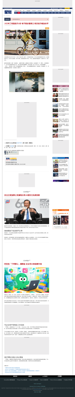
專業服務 (34, 10)
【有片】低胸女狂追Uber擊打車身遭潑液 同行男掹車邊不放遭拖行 (64, 110)
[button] (71, 11)
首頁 (15, 12)
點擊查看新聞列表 (16, 19)
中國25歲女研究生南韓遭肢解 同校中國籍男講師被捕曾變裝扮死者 (64, 135)
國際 (22, 12)
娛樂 (41, 12)
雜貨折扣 (68, 12)
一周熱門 (60, 86)
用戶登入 (67, 8)
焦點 (25, 12)
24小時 (55, 86)
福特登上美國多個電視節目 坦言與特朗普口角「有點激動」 (64, 90)
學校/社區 (56, 10)
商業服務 (39, 10)
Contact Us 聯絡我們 (33, 379)
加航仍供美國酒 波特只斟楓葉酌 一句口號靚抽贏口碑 (64, 125)
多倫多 (61, 8)
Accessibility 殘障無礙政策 (9, 379)
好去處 (45, 12)
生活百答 (33, 12)
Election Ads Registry (37, 383)
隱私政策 (25, 379)
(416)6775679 (19, 143)
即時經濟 (8, 15)
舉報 (47, 28)
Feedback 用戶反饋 (68, 379)
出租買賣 (45, 10)
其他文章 (7, 19)
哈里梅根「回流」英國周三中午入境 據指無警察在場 (64, 100)
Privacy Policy (20, 379)
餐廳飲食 (61, 10)
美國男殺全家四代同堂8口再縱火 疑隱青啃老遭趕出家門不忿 (64, 130)
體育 (49, 12)
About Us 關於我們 (44, 379)
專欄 (59, 12)
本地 (29, 12)
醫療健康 (67, 10)
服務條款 (60, 379)
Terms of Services (54, 379)
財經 (52, 12)
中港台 (37, 12)
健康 (55, 12)
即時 (19, 12)
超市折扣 (63, 12)
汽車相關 (50, 10)
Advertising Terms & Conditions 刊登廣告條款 (37, 386)
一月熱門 (66, 86)
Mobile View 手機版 (37, 391)
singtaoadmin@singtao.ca (37, 389)
